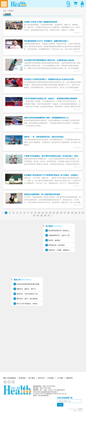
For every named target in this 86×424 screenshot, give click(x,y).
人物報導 (11, 11)
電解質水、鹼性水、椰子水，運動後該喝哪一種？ (34, 289)
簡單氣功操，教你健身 (56, 245)
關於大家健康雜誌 (9, 378)
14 (54, 213)
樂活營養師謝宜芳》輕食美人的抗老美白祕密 (64, 230)
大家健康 (17, 390)
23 (34, 215)
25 (41, 215)
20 (76, 213)
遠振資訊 (81, 410)
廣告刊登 (41, 378)
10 (39, 213)
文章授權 (50, 378)
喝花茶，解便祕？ (54, 240)
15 (57, 213)
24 (38, 215)
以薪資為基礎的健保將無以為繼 (28, 284)
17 (65, 213)
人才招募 (60, 378)
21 (79, 213)
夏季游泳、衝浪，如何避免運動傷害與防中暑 (33, 299)
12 (46, 213)
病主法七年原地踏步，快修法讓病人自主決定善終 (34, 303)
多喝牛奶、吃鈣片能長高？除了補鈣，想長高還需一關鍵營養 (38, 294)
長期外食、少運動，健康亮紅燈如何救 (62, 250)
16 (61, 213)
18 (68, 213)
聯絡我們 (69, 378)
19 (72, 213)
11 (43, 213)
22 (83, 213)
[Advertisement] (27, 262)
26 (45, 215)
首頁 (4, 11)
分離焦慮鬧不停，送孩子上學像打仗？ (62, 235)
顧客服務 (22, 378)
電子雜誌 (31, 378)
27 (49, 215)
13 (50, 213)
